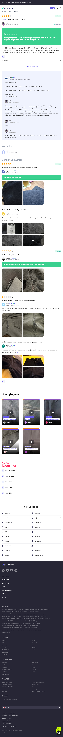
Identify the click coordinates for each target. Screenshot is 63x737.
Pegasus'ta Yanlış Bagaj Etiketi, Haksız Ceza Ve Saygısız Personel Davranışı (21, 623)
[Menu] (60, 8)
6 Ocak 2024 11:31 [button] (9, 172)
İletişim (4, 597)
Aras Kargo (4, 667)
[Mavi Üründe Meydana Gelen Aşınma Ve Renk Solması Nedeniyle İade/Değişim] (52, 412)
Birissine (34, 686)
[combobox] (31, 707)
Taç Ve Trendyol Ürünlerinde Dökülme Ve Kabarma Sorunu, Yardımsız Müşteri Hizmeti (24, 614)
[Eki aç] (12, 193)
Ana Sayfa (4, 11)
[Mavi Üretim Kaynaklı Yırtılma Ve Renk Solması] (31, 442)
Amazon (34, 671)
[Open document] (3, 381)
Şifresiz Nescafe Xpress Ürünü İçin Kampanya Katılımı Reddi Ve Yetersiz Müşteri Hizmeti (24, 616)
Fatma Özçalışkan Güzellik (38, 682)
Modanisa (4, 662)
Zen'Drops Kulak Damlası (8, 689)
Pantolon (16, 11)
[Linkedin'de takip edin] (15, 570)
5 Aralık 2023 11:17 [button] (9, 214)
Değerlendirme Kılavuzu (9, 726)
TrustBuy (4, 733)
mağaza (19, 48)
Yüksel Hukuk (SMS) (7, 682)
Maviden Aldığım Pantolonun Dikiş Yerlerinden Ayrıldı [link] (18, 300)
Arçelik (3, 665)
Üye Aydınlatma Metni (8, 713)
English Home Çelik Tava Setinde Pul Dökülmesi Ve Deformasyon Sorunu (21, 611)
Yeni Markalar (5, 654)
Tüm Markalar (5, 652)
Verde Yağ (4, 691)
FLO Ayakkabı (5, 649)
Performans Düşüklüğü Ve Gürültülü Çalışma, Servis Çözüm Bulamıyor (20, 621)
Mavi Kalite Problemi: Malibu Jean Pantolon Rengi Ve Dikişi (20, 167)
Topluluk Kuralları (6, 721)
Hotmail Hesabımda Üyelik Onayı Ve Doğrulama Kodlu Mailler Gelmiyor (20, 625)
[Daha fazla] (60, 60)
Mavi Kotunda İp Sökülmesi (10, 255)
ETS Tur (34, 669)
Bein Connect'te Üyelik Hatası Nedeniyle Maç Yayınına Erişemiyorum (19, 627)
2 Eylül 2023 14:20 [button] (10, 259)
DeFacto (34, 647)
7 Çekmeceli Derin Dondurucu (9, 699)
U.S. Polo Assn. (5, 647)
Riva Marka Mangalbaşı (7, 686)
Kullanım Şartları (6, 718)
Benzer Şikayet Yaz (32, 66)
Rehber (4, 586)
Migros (33, 667)
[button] (7, 16)
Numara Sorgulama (6, 669)
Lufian (33, 640)
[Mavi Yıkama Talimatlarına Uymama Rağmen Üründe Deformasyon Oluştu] (10, 442)
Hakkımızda (5, 576)
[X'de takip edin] (3, 570)
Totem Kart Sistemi (7, 684)
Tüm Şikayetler (6, 632)
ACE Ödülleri (5, 583)
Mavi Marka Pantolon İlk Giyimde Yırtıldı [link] (14, 210)
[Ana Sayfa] (8, 8)
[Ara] (57, 8)
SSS (3, 594)
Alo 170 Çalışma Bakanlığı (38, 691)
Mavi (10, 11)
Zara (3, 642)
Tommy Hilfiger (6, 645)
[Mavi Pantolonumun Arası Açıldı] (31, 412)
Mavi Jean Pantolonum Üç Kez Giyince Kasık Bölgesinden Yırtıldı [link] (22, 342)
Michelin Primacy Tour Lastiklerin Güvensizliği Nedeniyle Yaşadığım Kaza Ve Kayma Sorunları (26, 618)
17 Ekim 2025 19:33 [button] (10, 346)
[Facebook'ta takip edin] (11, 570)
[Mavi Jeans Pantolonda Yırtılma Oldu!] (10, 412)
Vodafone (4, 671)
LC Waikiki (34, 642)
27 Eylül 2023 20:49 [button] (10, 24)
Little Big (34, 645)
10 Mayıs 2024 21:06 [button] (10, 305)
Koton (33, 649)
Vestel (33, 665)
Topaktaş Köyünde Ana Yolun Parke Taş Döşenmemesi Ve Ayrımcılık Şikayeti (22, 630)
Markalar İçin (5, 579)
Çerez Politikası (6, 723)
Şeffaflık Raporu (6, 590)
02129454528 (35, 684)
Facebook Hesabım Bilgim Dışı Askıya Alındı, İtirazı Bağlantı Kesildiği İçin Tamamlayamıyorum (25, 609)
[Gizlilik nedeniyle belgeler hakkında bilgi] (3, 56)
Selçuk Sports (35, 689)
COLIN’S (4, 640)
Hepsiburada (35, 662)
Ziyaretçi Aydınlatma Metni (10, 715)
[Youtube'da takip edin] (7, 570)
